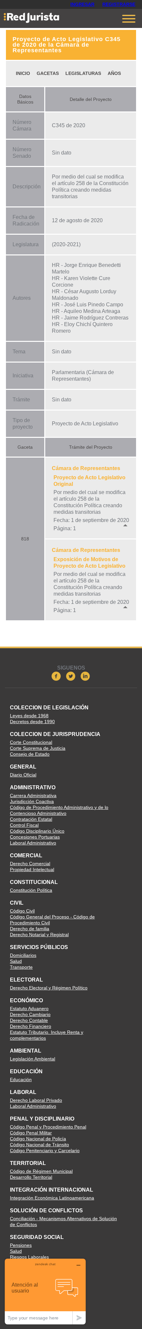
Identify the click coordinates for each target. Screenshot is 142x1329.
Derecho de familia (29, 928)
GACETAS (48, 73)
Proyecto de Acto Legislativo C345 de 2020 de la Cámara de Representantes (67, 45)
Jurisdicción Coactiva (32, 801)
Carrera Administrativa (33, 795)
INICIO (23, 73)
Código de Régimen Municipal (41, 1171)
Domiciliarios (23, 955)
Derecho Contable (29, 1020)
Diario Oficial (23, 774)
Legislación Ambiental (32, 1058)
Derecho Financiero (30, 1026)
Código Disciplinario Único (37, 831)
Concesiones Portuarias (35, 837)
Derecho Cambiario (30, 1014)
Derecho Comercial (30, 863)
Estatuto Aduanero (29, 1008)
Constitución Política (31, 890)
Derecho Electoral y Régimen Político (49, 987)
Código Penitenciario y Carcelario (45, 1150)
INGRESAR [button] (82, 4)
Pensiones (21, 1245)
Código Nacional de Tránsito (39, 1144)
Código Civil (22, 911)
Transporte (21, 967)
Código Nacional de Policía (38, 1138)
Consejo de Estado (30, 754)
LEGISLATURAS (83, 73)
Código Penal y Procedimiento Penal (48, 1126)
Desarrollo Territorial (31, 1177)
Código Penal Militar (31, 1132)
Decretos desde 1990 (32, 721)
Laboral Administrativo (33, 842)
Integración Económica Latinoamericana (52, 1197)
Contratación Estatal (31, 819)
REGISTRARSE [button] (118, 4)
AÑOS (114, 73)
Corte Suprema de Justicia (37, 748)
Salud (16, 961)
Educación (21, 1079)
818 (25, 538)
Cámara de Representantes (86, 468)
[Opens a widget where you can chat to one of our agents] (45, 1291)
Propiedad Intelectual (32, 869)
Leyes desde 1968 (29, 715)
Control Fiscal (24, 825)
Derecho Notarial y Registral (39, 934)
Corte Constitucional (31, 742)
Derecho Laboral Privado (36, 1100)
